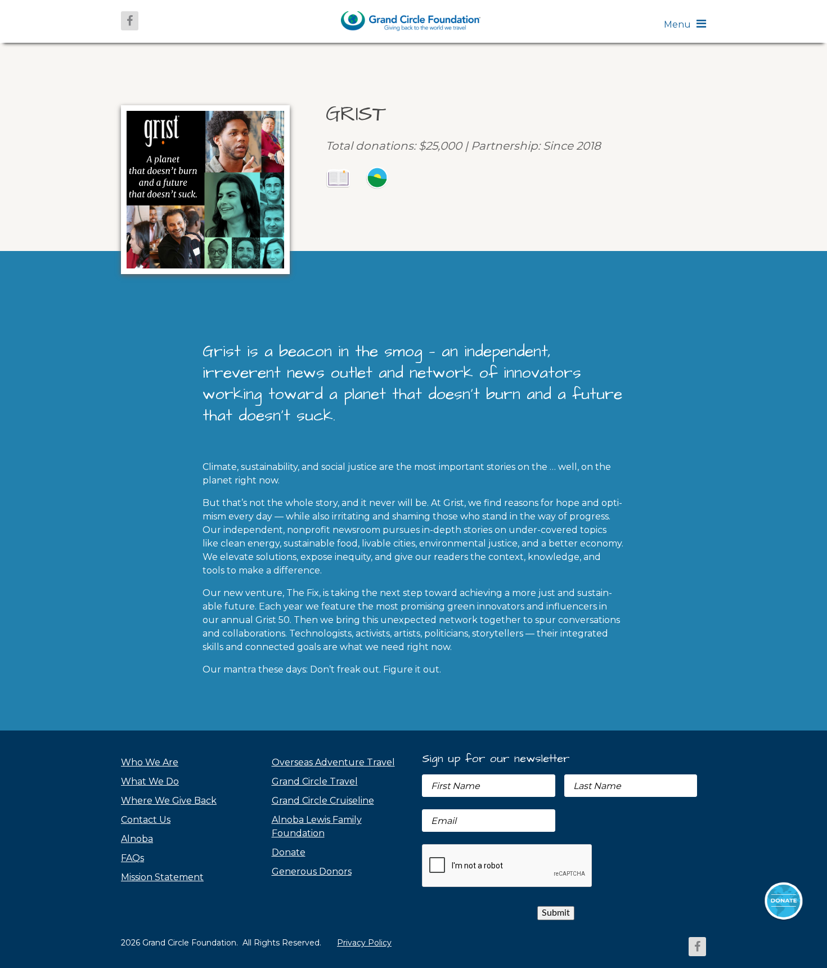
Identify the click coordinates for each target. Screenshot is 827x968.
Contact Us (145, 819)
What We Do (150, 781)
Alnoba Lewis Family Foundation (317, 826)
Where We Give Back (169, 800)
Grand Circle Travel (315, 781)
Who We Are (149, 762)
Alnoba (137, 838)
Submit (556, 912)
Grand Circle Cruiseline (323, 800)
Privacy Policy (364, 943)
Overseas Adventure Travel (333, 762)
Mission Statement (162, 877)
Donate (288, 852)
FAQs (132, 858)
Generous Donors (312, 871)
